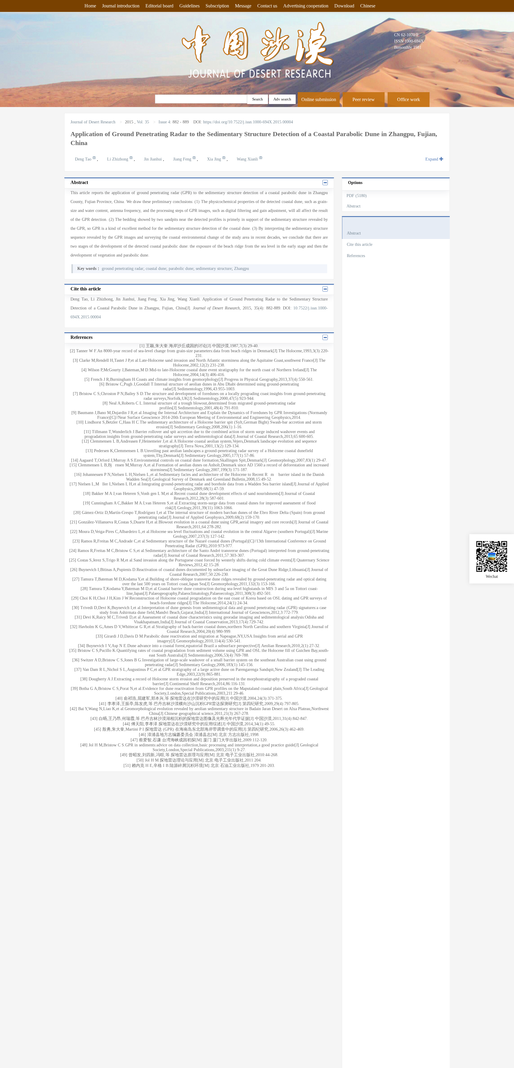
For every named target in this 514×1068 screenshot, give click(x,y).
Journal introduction (121, 5)
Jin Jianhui (153, 159)
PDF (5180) (357, 196)
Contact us (267, 5)
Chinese (367, 5)
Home (90, 5)
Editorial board (159, 5)
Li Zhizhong (118, 159)
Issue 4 (164, 122)
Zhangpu (241, 268)
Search (257, 99)
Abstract (354, 206)
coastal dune (156, 268)
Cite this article (359, 244)
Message (243, 5)
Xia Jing (214, 159)
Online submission (318, 99)
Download (344, 5)
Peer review (363, 99)
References (356, 256)
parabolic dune (181, 268)
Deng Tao (84, 159)
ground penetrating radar (122, 268)
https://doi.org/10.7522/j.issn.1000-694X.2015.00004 (248, 122)
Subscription (217, 5)
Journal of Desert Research (93, 122)
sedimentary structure (214, 268)
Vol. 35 (143, 122)
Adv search (282, 99)
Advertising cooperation (305, 5)
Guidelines (189, 5)
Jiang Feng (182, 159)
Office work (408, 99)
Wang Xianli (248, 159)
